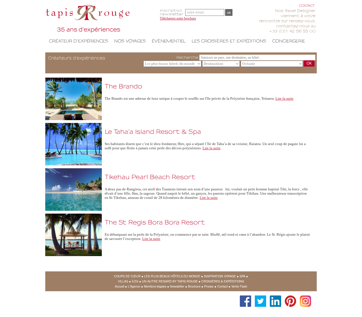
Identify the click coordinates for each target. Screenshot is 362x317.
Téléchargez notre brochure (178, 18)
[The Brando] (123, 85)
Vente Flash (239, 286)
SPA (242, 276)
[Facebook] (244, 298)
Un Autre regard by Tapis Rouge (170, 281)
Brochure (194, 286)
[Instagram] (304, 298)
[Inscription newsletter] (172, 12)
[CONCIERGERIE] (288, 40)
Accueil (119, 286)
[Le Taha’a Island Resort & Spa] (153, 131)
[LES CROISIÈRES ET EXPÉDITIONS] (228, 40)
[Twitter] (259, 298)
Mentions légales (155, 286)
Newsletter (177, 286)
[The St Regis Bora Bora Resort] (155, 221)
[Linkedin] (274, 298)
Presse (209, 286)
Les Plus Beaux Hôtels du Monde (172, 276)
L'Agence (134, 286)
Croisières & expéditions (222, 281)
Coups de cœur (127, 276)
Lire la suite (284, 98)
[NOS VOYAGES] (130, 40)
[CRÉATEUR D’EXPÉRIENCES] (78, 40)
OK (309, 63)
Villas (123, 281)
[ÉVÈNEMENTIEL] (169, 40)
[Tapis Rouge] (100, 19)
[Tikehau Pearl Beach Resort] (150, 176)
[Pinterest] (289, 298)
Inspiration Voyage (220, 276)
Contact (222, 286)
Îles (135, 281)
